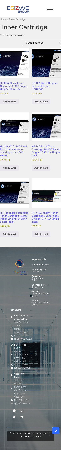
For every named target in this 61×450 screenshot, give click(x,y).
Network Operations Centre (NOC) (40, 302)
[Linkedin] (21, 417)
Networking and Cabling (39, 270)
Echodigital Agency (30, 436)
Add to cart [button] (9, 101)
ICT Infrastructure (40, 264)
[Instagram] (21, 411)
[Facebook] (14, 411)
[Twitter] (14, 417)
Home (3, 19)
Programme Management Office (38, 278)
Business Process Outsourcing (40, 286)
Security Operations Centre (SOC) (40, 293)
